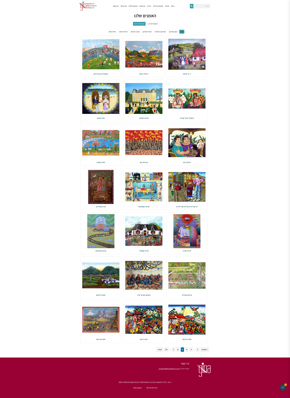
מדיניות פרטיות (151, 388)
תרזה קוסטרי (144, 251)
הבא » (159, 349)
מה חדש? (123, 6)
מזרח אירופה (123, 32)
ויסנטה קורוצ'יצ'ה (143, 295)
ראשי (172, 6)
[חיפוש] (191, 6)
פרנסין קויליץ (187, 295)
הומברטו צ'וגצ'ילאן (101, 74)
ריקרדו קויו (144, 339)
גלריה (149, 6)
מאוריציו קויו (187, 339)
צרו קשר (115, 6)
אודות (167, 6)
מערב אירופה (135, 32)
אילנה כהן (187, 162)
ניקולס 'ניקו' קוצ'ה (187, 118)
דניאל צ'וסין (143, 74)
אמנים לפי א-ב (152, 24)
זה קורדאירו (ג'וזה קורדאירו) (187, 206)
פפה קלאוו (101, 118)
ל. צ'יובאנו (187, 74)
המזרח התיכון (147, 32)
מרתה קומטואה (143, 206)
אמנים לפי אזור (139, 24)
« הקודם (205, 349)
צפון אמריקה (173, 32)
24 (166, 349)
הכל (181, 32)
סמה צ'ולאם (100, 295)
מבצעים (142, 6)
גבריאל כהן (144, 162)
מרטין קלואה (144, 118)
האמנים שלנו (133, 6)
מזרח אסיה (112, 32)
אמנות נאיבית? (158, 6)
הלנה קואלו (101, 162)
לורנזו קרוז (187, 251)
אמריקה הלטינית (160, 32)
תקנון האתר (137, 388)
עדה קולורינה (101, 206)
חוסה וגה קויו (101, 339)
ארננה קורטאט (100, 251)
